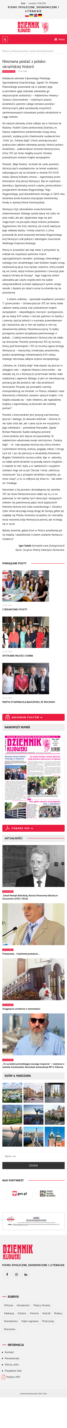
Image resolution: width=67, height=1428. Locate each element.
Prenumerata (12, 1358)
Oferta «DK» (12, 1364)
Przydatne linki (13, 1370)
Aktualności (8, 892)
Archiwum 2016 (8, 71)
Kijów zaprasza (30, 1321)
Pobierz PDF (13, 1377)
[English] (36, 15)
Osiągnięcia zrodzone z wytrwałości (21, 1008)
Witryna (8, 1305)
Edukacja (9, 1313)
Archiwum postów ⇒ (27, 717)
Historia (34, 1313)
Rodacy (58, 1313)
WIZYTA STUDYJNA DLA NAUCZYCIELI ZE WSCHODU (28, 702)
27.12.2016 (7, 605)
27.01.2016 (22, 71)
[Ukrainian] (31, 15)
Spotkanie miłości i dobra (17, 655)
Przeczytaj (48, 1321)
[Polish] (27, 15)
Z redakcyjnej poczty (14, 609)
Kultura (22, 1313)
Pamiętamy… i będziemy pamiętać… (21, 953)
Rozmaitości (11, 1321)
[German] (40, 15)
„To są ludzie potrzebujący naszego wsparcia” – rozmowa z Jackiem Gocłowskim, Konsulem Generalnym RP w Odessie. (33, 1065)
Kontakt (9, 1352)
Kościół (46, 1313)
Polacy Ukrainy (42, 1305)
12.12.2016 (7, 651)
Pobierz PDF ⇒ (22, 828)
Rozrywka (9, 1329)
